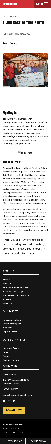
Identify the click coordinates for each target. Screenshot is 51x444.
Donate (6, 352)
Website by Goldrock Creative (13, 432)
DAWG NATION (10, 4)
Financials (7, 303)
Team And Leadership (13, 291)
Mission (6, 279)
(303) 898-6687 (14, 441)
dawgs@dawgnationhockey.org (17, 395)
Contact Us (8, 356)
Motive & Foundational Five (15, 287)
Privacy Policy (7, 428)
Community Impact (12, 323)
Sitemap (17, 428)
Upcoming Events (11, 348)
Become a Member (12, 360)
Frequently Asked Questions (16, 295)
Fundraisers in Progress (13, 319)
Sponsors (7, 299)
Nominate (7, 283)
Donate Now (14, 410)
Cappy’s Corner (10, 331)
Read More (9, 43)
